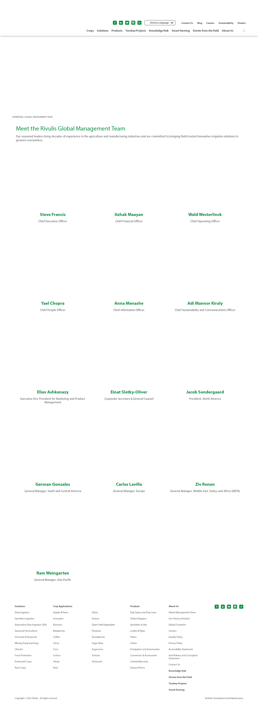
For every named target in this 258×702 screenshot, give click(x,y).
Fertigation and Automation (145, 649)
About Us (227, 30)
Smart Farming (181, 30)
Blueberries (59, 630)
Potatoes (96, 630)
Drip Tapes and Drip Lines (143, 612)
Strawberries (98, 637)
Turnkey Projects (135, 30)
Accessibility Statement (181, 649)
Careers (210, 23)
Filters (133, 637)
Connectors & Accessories (143, 655)
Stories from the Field (206, 30)
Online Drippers (138, 618)
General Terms (137, 667)
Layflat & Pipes (137, 630)
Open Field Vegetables (103, 624)
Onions (95, 618)
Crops (90, 30)
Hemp (56, 661)
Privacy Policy (176, 643)
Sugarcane (97, 649)
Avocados (58, 618)
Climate (19, 649)
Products (117, 30)
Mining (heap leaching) (26, 643)
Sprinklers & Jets (138, 624)
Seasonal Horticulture (26, 630)
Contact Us (187, 23)
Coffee (56, 637)
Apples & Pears (60, 612)
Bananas (57, 624)
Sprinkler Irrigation (24, 618)
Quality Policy (176, 637)
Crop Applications (62, 606)
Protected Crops (23, 661)
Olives (95, 612)
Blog (199, 23)
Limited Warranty (139, 661)
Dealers (242, 23)
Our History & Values (179, 618)
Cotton (57, 655)
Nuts (55, 667)
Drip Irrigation (22, 612)
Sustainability (226, 23)
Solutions (102, 30)
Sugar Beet (97, 643)
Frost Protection (23, 655)
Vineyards (97, 661)
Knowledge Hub (159, 30)
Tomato (96, 655)
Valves (133, 643)
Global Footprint (177, 624)
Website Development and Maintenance (224, 698)
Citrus (56, 643)
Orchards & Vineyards (26, 637)
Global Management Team (182, 612)
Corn (55, 649)
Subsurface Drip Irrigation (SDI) (31, 624)
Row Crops (20, 667)
